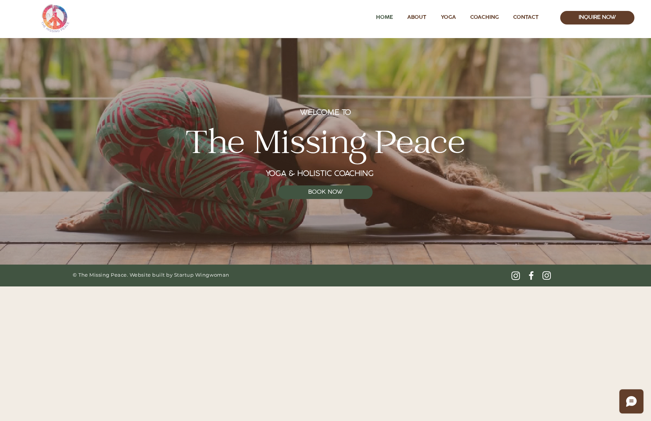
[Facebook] (531, 275)
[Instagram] (515, 275)
